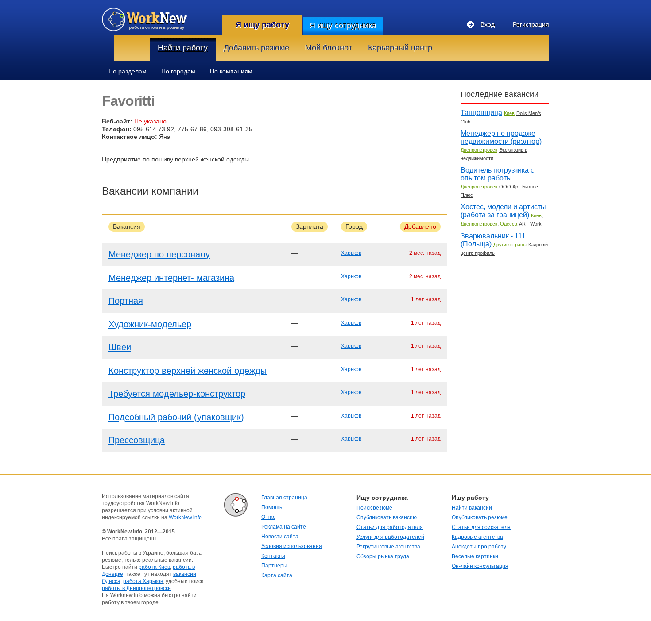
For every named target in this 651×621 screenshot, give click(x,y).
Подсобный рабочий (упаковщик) (176, 417)
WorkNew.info (185, 517)
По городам (178, 71)
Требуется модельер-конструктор (176, 394)
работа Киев (154, 567)
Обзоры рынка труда (382, 556)
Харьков (351, 253)
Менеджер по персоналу (159, 254)
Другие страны (510, 244)
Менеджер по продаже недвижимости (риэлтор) (501, 137)
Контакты (273, 556)
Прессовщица (136, 440)
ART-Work (530, 223)
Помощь (271, 507)
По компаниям (231, 71)
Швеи (119, 347)
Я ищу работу (262, 24)
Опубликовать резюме (480, 517)
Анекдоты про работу (479, 547)
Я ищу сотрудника (343, 25)
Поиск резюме (374, 508)
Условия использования (291, 546)
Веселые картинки (475, 556)
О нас (268, 517)
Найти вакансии (472, 508)
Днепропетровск (479, 150)
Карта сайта (276, 575)
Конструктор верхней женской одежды (187, 371)
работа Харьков (143, 581)
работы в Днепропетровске (136, 588)
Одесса (508, 223)
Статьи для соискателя (481, 527)
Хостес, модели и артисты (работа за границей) (503, 210)
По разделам (127, 71)
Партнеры (274, 566)
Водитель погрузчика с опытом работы (497, 174)
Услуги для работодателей (390, 537)
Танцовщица (481, 112)
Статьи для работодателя (389, 527)
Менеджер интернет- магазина (171, 278)
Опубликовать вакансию (386, 517)
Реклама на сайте (283, 527)
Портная (125, 301)
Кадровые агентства (477, 537)
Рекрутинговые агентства (388, 547)
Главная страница (284, 497)
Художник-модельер (149, 324)
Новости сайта (279, 536)
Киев (509, 113)
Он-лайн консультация (480, 566)
